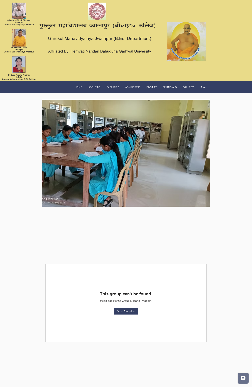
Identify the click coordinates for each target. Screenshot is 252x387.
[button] (126, 153)
